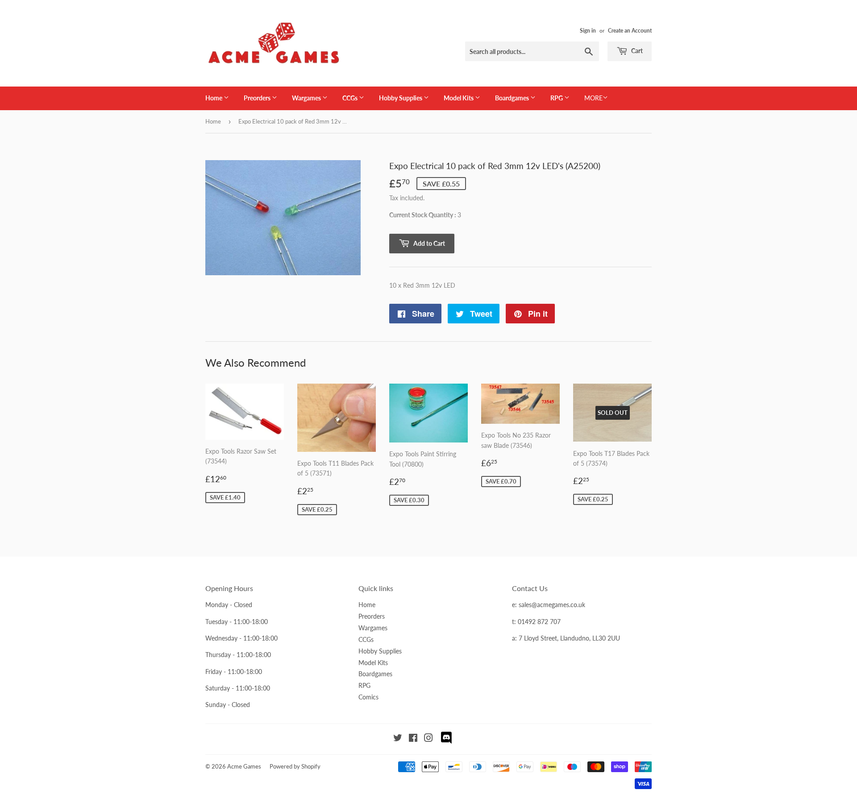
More (593, 98)
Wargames (307, 98)
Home (214, 98)
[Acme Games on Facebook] (413, 739)
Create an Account (630, 30)
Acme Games (244, 766)
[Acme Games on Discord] (446, 742)
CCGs (350, 98)
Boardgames (512, 98)
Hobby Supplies (401, 98)
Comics (368, 697)
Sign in (588, 30)
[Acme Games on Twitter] (397, 739)
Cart (636, 50)
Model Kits (459, 98)
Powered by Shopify (295, 766)
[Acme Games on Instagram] (428, 739)
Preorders (258, 98)
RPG (557, 98)
